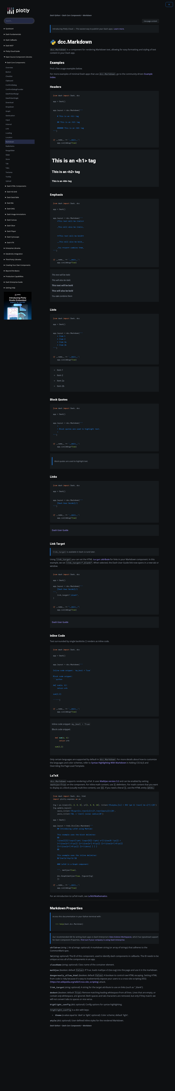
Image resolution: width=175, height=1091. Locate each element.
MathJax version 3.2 (109, 781)
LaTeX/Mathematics (97, 896)
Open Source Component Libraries (19, 57)
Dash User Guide (60, 530)
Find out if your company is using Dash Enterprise (103, 940)
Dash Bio (10, 203)
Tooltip (8, 176)
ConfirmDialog (11, 85)
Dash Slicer (11, 225)
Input (8, 120)
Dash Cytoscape (13, 237)
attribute (101, 559)
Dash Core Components (16, 62)
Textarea (9, 172)
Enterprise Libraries (13, 248)
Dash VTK (10, 242)
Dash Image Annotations (16, 214)
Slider (8, 155)
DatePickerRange (12, 94)
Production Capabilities (14, 276)
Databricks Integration (14, 254)
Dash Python (55, 15)
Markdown (10, 142)
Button (8, 72)
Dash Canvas (12, 220)
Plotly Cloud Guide (13, 51)
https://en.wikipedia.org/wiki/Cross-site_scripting (74, 981)
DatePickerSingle (12, 98)
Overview (9, 67)
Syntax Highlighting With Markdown (108, 762)
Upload (8, 181)
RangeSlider (10, 150)
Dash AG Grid (12, 192)
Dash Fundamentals (13, 34)
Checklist (9, 76)
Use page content (150, 21)
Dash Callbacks (11, 40)
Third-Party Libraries (13, 259)
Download (9, 102)
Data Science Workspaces (120, 937)
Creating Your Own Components (18, 265)
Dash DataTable (13, 197)
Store (8, 159)
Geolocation (10, 115)
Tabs (7, 168)
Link (7, 128)
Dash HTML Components (16, 186)
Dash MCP (9, 45)
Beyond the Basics (12, 271)
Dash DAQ (11, 208)
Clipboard (9, 80)
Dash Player (11, 231)
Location (9, 137)
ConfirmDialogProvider (14, 89)
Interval (9, 124)
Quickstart (10, 28)
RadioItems (10, 146)
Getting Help (10, 288)
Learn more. (119, 29)
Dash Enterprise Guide (14, 282)
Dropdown (10, 107)
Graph (8, 111)
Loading (9, 133)
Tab (7, 163)
